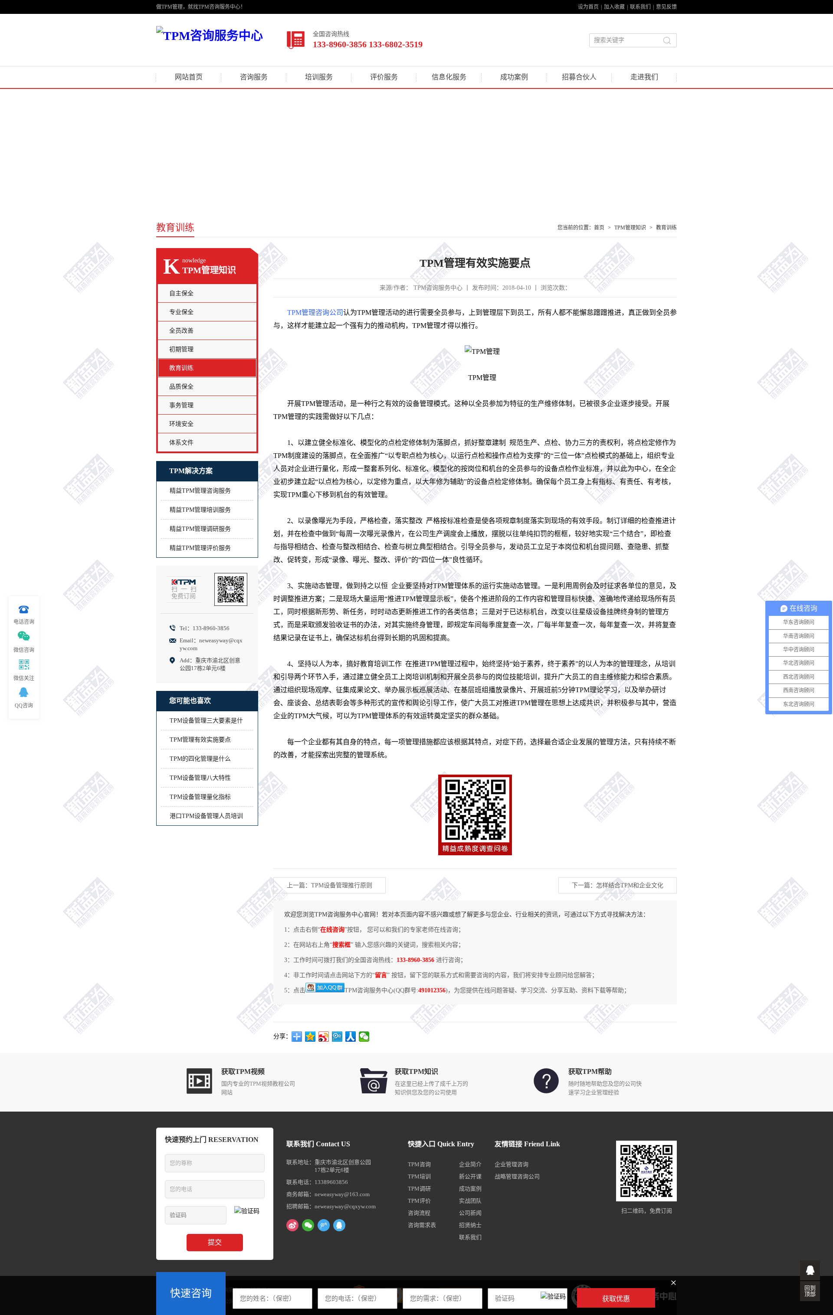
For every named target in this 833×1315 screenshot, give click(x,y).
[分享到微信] (364, 1036)
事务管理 (181, 405)
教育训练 (666, 228)
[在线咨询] (810, 1270)
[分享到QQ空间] (310, 1036)
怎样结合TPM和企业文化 (629, 885)
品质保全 (181, 386)
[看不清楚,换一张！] (553, 1298)
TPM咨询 (419, 1164)
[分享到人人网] (350, 1036)
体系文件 (181, 442)
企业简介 (470, 1164)
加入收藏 (614, 7)
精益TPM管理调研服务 (200, 529)
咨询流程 (419, 1213)
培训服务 (319, 77)
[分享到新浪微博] (323, 1036)
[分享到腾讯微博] (337, 1036)
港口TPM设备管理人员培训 (206, 816)
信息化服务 (449, 77)
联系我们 (640, 7)
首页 (599, 228)
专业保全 (181, 312)
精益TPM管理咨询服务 (200, 490)
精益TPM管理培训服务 (200, 510)
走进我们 (644, 77)
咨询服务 (254, 77)
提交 (215, 1242)
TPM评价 (419, 1200)
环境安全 (181, 424)
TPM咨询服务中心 (437, 288)
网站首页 (189, 77)
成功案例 (514, 77)
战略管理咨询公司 (517, 1176)
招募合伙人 (579, 77)
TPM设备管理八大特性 (200, 778)
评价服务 (384, 77)
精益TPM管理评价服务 (200, 548)
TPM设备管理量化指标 (200, 797)
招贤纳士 (470, 1225)
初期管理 (181, 349)
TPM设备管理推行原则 (341, 885)
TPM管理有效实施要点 (200, 739)
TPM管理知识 (630, 228)
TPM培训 (419, 1176)
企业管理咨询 (511, 1164)
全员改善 (181, 330)
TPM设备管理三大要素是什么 (206, 723)
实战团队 (470, 1200)
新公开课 (470, 1176)
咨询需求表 (422, 1225)
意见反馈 (666, 7)
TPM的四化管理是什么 (200, 759)
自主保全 (181, 293)
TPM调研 (419, 1188)
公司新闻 (470, 1213)
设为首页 (588, 7)
